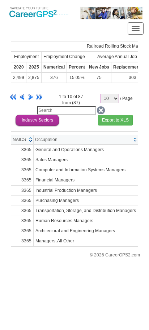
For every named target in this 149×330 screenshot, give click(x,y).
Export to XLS (115, 120)
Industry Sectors (37, 120)
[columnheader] (22, 140)
